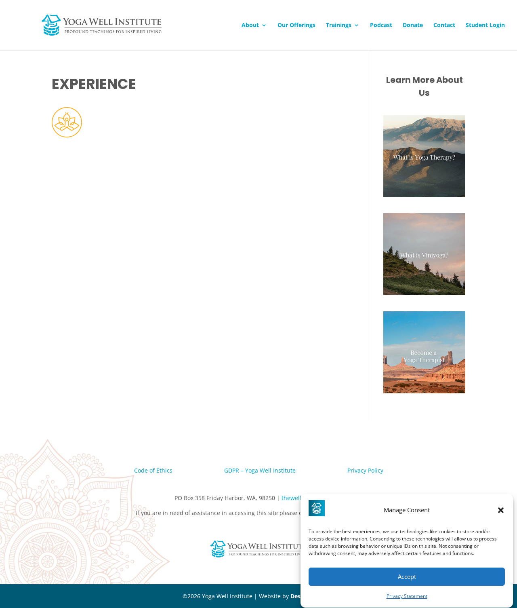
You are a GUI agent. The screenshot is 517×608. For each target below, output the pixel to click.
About (250, 25)
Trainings (338, 25)
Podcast (381, 25)
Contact (444, 25)
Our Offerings (296, 25)
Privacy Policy (365, 470)
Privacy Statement (407, 596)
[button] (501, 510)
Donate (413, 25)
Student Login (485, 25)
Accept (407, 576)
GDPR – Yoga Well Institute (260, 470)
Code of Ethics (153, 470)
